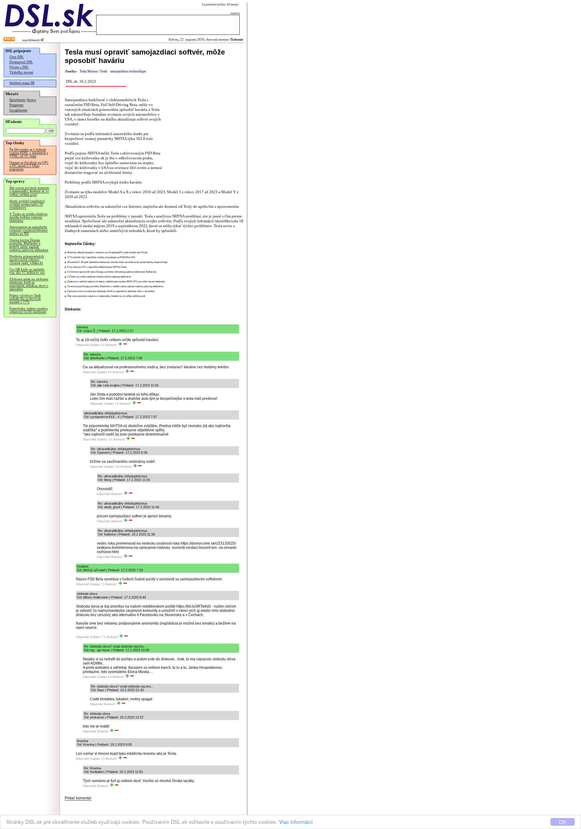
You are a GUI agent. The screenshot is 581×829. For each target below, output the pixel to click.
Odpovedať (82, 345)
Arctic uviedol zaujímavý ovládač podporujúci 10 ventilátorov (27, 204)
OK (562, 822)
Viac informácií (296, 821)
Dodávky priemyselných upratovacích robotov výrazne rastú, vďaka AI (26, 260)
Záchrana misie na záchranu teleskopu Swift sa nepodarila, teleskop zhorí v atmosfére (28, 284)
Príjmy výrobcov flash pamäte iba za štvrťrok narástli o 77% (25, 299)
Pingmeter (16, 105)
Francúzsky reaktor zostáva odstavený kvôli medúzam (28, 310)
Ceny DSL (16, 56)
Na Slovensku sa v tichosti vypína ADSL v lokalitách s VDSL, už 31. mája (28, 153)
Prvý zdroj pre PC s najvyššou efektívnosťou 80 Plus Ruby (97, 267)
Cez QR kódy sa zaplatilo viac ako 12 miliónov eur (27, 271)
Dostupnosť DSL (21, 62)
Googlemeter (18, 110)
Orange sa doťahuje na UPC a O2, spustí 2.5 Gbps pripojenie (28, 166)
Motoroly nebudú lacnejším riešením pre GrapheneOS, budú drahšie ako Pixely (107, 252)
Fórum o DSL (19, 67)
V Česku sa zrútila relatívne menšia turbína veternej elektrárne (28, 217)
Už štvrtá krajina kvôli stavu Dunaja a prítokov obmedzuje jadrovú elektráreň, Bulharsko (111, 271)
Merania (31, 99)
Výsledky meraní (21, 72)
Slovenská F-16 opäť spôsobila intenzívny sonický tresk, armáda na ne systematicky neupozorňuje (117, 262)
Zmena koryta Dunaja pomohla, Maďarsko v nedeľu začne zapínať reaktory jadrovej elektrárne (28, 245)
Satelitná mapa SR (21, 83)
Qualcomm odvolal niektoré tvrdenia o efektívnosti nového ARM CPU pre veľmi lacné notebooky (116, 281)
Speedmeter (17, 99)
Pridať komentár (78, 798)
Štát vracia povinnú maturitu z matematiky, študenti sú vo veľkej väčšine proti (29, 191)
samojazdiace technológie (128, 71)
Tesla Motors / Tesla (93, 71)
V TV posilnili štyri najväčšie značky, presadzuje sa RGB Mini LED (101, 257)
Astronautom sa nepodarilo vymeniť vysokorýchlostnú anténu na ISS (28, 230)
